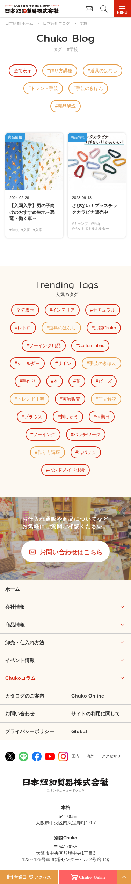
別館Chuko (105, 327)
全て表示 (23, 70)
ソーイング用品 (45, 345)
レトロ (24, 327)
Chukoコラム (20, 678)
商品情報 (15, 624)
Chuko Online (92, 877)
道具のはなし (103, 70)
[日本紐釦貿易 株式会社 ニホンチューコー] (32, 9)
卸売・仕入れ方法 (24, 642)
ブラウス (33, 416)
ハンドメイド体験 (67, 470)
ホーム (12, 589)
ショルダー (28, 363)
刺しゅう (69, 416)
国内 (75, 756)
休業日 (103, 416)
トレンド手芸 (44, 88)
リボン (64, 363)
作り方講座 (61, 70)
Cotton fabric (91, 345)
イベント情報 (20, 660)
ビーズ (105, 381)
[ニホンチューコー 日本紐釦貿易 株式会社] (65, 785)
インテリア (63, 310)
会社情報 (15, 607)
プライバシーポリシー (29, 731)
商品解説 (67, 106)
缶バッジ (87, 452)
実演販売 (71, 399)
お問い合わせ (20, 713)
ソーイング (44, 434)
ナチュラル (104, 310)
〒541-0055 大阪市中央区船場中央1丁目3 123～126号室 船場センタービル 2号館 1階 (65, 853)
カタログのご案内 (24, 696)
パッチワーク (87, 434)
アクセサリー (113, 756)
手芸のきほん (89, 88)
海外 (90, 756)
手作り (29, 381)
